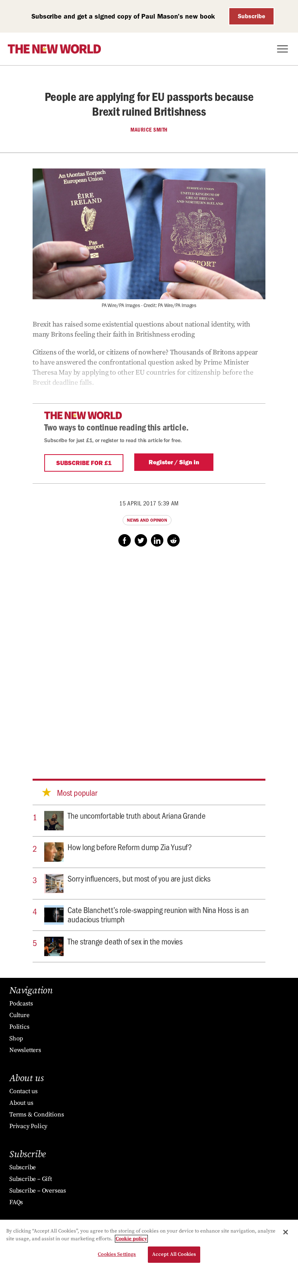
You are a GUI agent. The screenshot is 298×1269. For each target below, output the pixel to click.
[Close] (285, 1232)
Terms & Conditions (36, 1114)
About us (21, 1103)
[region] (149, 1244)
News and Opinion (147, 520)
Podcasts (21, 1003)
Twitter (141, 540)
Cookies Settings (117, 1254)
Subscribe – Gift (30, 1179)
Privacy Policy (28, 1126)
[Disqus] (149, 655)
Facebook (124, 540)
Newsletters (25, 1050)
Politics (19, 1027)
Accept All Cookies (174, 1254)
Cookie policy (131, 1239)
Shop (16, 1038)
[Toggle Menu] (282, 49)
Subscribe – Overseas (37, 1190)
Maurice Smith (149, 129)
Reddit (173, 540)
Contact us (23, 1091)
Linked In (157, 540)
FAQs (16, 1202)
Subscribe (251, 16)
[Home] (54, 49)
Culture (19, 1015)
